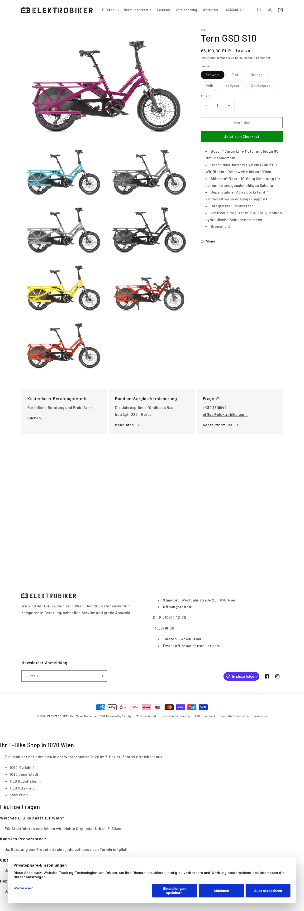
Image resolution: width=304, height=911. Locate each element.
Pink (238, 76)
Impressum (260, 715)
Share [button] (210, 241)
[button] (110, 10)
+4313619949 (190, 638)
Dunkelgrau (263, 86)
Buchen (34, 418)
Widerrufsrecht (146, 715)
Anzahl (205, 96)
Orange (259, 76)
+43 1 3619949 (215, 407)
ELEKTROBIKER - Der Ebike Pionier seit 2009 (76, 716)
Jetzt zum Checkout (242, 136)
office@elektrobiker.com (225, 414)
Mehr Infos (124, 424)
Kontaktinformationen (234, 715)
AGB (197, 715)
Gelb (212, 86)
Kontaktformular (218, 424)
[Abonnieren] (101, 676)
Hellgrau (234, 86)
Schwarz (215, 76)
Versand (222, 57)
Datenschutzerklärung (175, 715)
